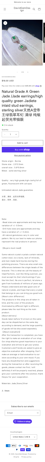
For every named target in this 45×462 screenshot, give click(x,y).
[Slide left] (17, 72)
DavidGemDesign (21, 454)
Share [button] (7, 391)
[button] (4, 9)
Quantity (5, 130)
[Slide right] (27, 72)
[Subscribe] (37, 413)
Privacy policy (26, 457)
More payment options (22, 155)
